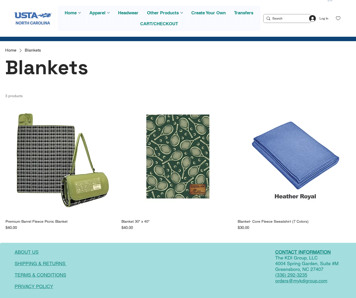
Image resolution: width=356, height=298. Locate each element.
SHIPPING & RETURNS (41, 263)
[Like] (338, 18)
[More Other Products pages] (181, 12)
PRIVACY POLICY (34, 286)
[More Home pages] (79, 12)
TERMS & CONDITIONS (40, 275)
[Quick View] (61, 158)
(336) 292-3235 (291, 275)
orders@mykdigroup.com (301, 280)
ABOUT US (27, 252)
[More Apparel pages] (108, 12)
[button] (330, 1)
